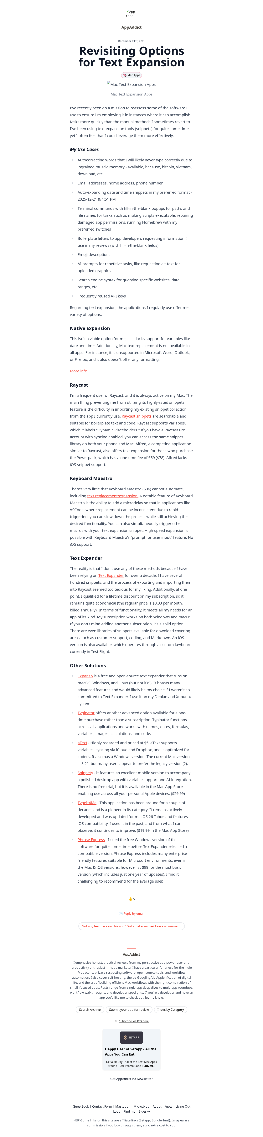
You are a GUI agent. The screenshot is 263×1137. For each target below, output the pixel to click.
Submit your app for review (129, 1009)
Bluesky (144, 1111)
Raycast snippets (137, 416)
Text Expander (111, 575)
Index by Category (170, 1009)
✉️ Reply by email (131, 913)
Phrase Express (91, 839)
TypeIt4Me (87, 802)
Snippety (85, 772)
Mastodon (122, 1106)
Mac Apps (133, 75)
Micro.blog (141, 1106)
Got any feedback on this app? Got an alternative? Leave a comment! (131, 926)
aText (82, 742)
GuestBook (81, 1106)
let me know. (154, 997)
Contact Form (102, 1106)
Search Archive (90, 1009)
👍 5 (131, 899)
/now (168, 1106)
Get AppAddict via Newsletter (131, 1079)
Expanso (85, 676)
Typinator (86, 712)
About (157, 1106)
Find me (129, 1111)
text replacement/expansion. (112, 495)
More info (78, 371)
